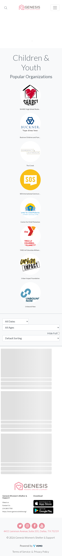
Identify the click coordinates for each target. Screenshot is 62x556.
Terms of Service (21, 551)
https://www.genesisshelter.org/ (14, 511)
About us (5, 502)
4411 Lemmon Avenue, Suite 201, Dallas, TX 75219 (31, 531)
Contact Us (6, 505)
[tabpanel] (31, 32)
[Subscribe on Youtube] (41, 525)
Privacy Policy (41, 551)
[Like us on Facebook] (34, 525)
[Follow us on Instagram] (27, 525)
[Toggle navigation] (55, 7)
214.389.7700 (7, 508)
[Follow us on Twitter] (20, 525)
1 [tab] (31, 40)
